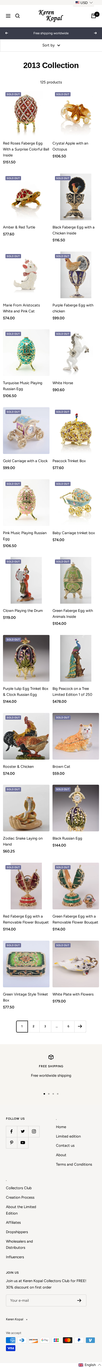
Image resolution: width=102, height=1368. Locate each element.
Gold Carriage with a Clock (25, 461)
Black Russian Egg (67, 838)
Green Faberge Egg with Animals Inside (72, 613)
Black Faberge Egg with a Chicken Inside (73, 230)
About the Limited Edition (21, 1210)
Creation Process (20, 1197)
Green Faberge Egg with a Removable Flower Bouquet (75, 919)
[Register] (79, 1300)
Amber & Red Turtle (19, 227)
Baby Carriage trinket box (73, 533)
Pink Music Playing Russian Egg (25, 536)
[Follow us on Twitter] (22, 1131)
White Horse (62, 383)
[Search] (17, 16)
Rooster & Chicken (18, 766)
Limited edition (68, 1136)
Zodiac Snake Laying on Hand (23, 841)
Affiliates (13, 1222)
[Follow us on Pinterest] (11, 1142)
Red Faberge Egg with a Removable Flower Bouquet (26, 919)
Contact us (65, 1145)
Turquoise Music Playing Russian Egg (22, 386)
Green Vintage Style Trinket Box (25, 997)
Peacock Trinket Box (69, 461)
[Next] (80, 1026)
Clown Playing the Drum (23, 610)
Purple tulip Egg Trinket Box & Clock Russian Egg (25, 691)
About (61, 1155)
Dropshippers (17, 1232)
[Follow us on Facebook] (11, 1131)
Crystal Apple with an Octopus (70, 146)
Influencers (15, 1257)
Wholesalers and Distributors (19, 1244)
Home (61, 1127)
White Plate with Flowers (73, 994)
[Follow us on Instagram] (33, 1131)
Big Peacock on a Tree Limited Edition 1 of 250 (72, 691)
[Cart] (93, 16)
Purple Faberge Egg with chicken (72, 308)
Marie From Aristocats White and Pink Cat (21, 308)
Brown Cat (61, 766)
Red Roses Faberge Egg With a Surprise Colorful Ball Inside (26, 149)
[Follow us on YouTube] (22, 1142)
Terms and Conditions (74, 1164)
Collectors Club (19, 1188)
